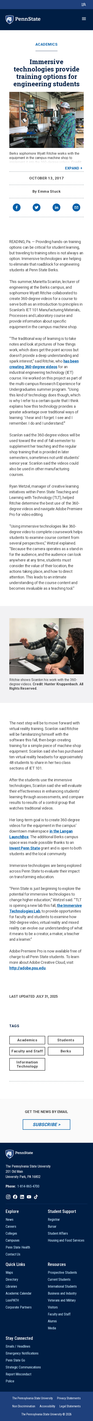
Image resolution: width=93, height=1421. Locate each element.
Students (65, 1040)
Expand (72, 168)
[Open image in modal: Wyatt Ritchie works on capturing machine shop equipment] (46, 120)
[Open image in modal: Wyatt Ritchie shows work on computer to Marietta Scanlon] (46, 646)
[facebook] (17, 208)
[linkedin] (56, 208)
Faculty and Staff (27, 1051)
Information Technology (27, 1064)
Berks (66, 1051)
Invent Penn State (24, 848)
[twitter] (36, 208)
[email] (76, 208)
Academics (46, 44)
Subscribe (45, 1124)
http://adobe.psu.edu (27, 968)
